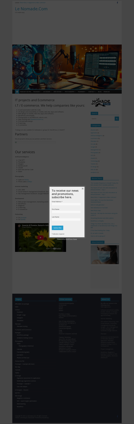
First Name (56, 209)
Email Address (57, 202)
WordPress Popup (71, 239)
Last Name (56, 217)
